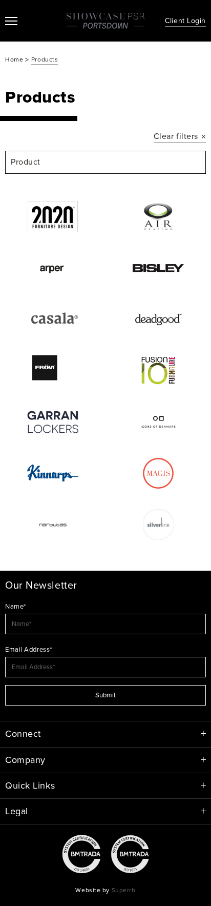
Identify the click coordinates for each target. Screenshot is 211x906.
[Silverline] (158, 524)
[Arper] (53, 268)
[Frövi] (53, 370)
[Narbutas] (53, 524)
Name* (15, 606)
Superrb (124, 890)
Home (15, 59)
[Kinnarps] (53, 473)
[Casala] (53, 319)
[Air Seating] (158, 217)
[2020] (53, 217)
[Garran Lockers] (53, 422)
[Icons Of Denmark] (158, 422)
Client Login (185, 20)
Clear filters (176, 136)
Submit (105, 695)
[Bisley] (158, 268)
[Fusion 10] (158, 370)
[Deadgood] (158, 319)
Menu (11, 21)
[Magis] (158, 473)
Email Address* (28, 650)
